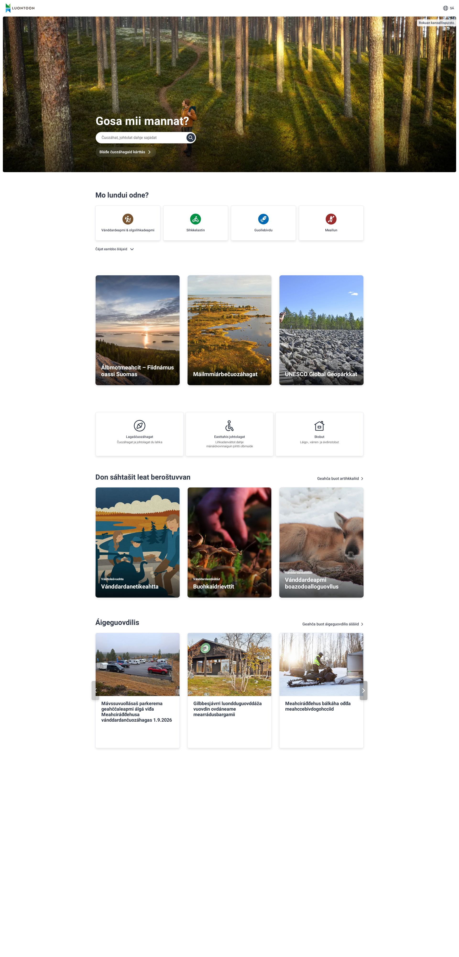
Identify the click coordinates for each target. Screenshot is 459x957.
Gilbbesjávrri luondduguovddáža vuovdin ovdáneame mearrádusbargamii (227, 709)
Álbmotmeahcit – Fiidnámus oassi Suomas (137, 371)
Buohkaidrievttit (213, 587)
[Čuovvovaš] (363, 690)
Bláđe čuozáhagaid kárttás (122, 152)
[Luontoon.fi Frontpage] (20, 8)
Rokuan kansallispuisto (436, 22)
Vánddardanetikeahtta (129, 587)
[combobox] (146, 137)
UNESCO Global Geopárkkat (321, 374)
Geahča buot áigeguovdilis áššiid (330, 624)
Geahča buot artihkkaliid (338, 478)
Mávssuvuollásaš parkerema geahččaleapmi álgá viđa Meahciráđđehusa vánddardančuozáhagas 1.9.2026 (136, 712)
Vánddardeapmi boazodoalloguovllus (312, 583)
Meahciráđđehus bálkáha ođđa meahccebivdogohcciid (318, 706)
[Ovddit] (95, 690)
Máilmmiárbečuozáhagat (225, 374)
